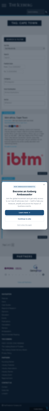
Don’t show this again (24, 225)
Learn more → (24, 212)
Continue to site (24, 219)
